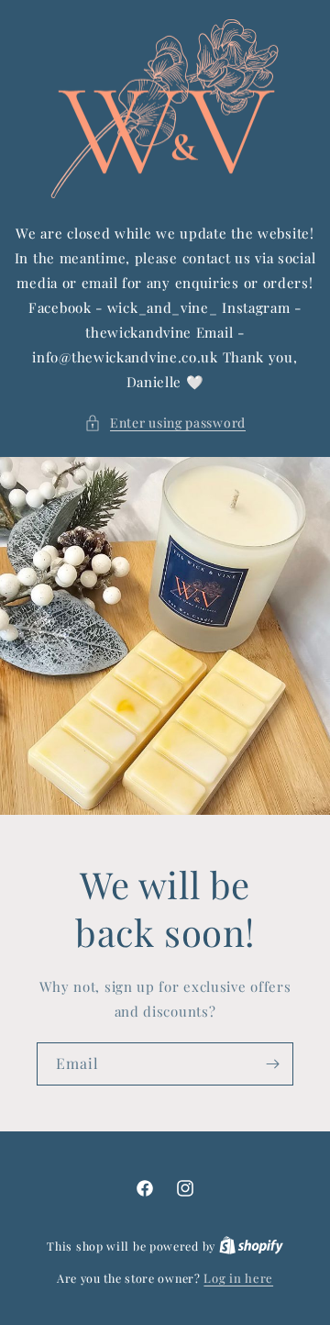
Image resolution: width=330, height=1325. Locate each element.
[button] (165, 422)
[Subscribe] (272, 1064)
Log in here (238, 1278)
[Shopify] (251, 1245)
